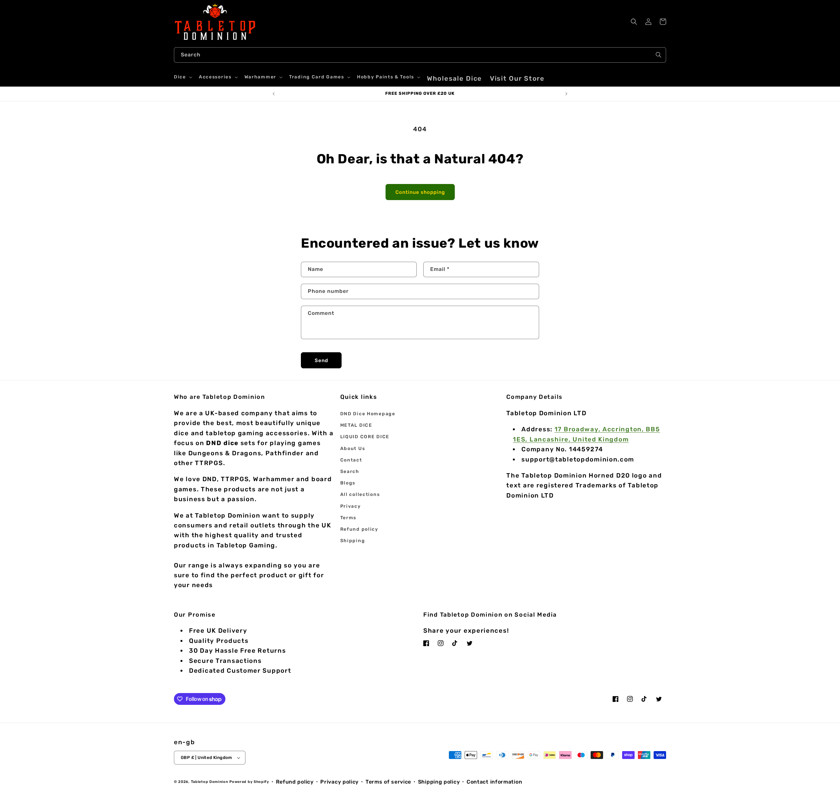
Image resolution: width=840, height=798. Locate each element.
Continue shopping (420, 192)
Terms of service (388, 782)
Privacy (350, 506)
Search (349, 471)
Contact (351, 460)
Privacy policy (339, 782)
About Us (352, 448)
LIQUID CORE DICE (364, 437)
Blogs (348, 483)
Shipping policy (439, 782)
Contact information (494, 782)
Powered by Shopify (249, 782)
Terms (348, 518)
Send (321, 360)
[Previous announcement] (273, 94)
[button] (182, 77)
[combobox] (420, 55)
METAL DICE (356, 425)
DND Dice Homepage (367, 414)
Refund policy (359, 529)
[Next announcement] (566, 94)
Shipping (352, 540)
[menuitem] (454, 78)
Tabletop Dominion (209, 782)
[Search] (658, 55)
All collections (360, 494)
